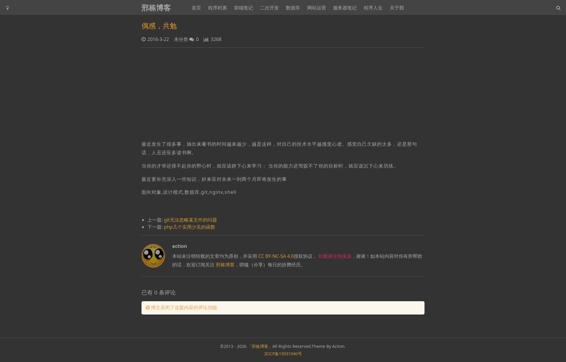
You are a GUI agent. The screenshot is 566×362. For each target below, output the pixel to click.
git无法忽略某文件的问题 (190, 220)
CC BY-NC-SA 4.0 (276, 256)
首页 (196, 7)
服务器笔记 (345, 7)
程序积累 (217, 7)
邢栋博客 (156, 7)
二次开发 (269, 7)
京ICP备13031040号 (283, 353)
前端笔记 (243, 7)
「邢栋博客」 (260, 346)
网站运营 (316, 7)
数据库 (293, 7)
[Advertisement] (283, 94)
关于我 (397, 7)
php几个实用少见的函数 (189, 227)
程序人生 (373, 7)
